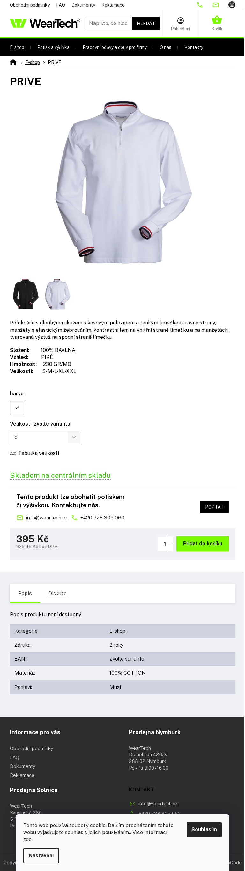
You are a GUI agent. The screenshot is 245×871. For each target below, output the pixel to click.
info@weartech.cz (47, 518)
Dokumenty (83, 5)
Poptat (214, 507)
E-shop (117, 631)
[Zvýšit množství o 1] (170, 540)
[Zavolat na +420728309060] (204, 5)
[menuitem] (17, 47)
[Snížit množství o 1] (170, 547)
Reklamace (113, 5)
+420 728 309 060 (102, 518)
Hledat (146, 23)
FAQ (60, 5)
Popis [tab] (25, 593)
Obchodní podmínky (30, 5)
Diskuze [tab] (57, 593)
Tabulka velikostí (38, 453)
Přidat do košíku (202, 543)
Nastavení (41, 856)
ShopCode (230, 862)
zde (27, 839)
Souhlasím (204, 829)
